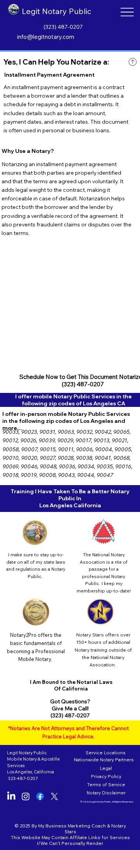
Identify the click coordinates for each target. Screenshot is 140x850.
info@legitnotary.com (45, 36)
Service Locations (105, 752)
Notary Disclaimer (106, 793)
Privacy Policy (106, 776)
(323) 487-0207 (63, 26)
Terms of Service (106, 784)
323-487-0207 (23, 778)
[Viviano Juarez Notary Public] (11, 796)
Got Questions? (70, 701)
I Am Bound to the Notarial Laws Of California (71, 685)
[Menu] (127, 12)
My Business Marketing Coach (72, 826)
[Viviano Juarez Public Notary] (40, 796)
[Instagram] (26, 796)
